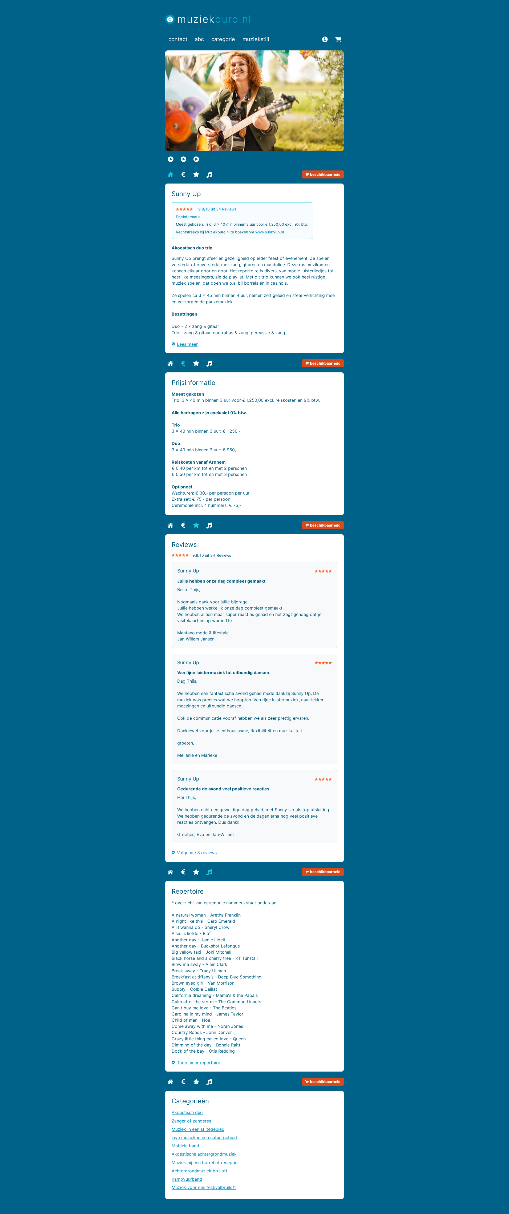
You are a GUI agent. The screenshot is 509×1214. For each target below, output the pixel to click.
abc (199, 39)
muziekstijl (256, 39)
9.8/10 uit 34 (217, 209)
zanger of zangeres (191, 1121)
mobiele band (185, 1145)
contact (177, 39)
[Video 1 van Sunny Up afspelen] (170, 159)
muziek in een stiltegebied (198, 1129)
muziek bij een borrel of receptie (204, 1162)
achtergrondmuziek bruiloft (199, 1170)
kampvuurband (187, 1179)
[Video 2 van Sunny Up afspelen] (183, 159)
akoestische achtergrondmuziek (204, 1154)
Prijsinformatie (188, 216)
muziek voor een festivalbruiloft (204, 1187)
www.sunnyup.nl (269, 232)
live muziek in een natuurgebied (204, 1137)
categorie (223, 39)
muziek (214, 19)
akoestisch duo (187, 1112)
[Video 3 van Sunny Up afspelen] (196, 159)
